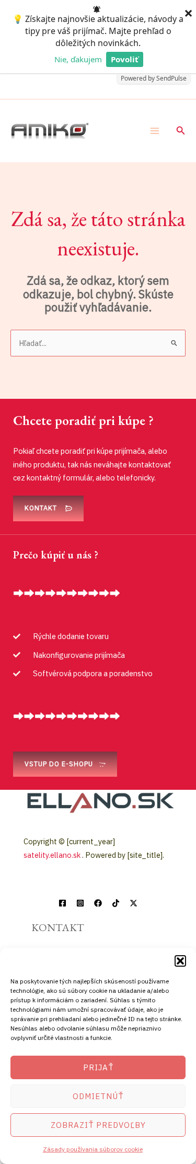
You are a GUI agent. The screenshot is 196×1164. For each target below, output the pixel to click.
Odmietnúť (98, 1096)
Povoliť (125, 59)
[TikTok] (115, 903)
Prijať (98, 1067)
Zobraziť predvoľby (98, 1125)
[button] (180, 961)
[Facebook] (62, 903)
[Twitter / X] (133, 903)
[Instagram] (80, 903)
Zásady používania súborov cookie (93, 1149)
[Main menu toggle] (155, 131)
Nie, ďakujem (78, 59)
